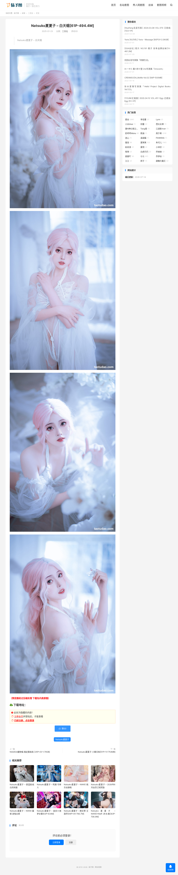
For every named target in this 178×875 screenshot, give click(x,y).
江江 (128, 161)
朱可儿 (161, 142)
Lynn (159, 119)
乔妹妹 (160, 151)
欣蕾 (143, 124)
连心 (128, 138)
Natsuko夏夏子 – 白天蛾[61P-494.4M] (62, 26)
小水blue (130, 124)
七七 (144, 156)
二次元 (30, 13)
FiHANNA (161, 138)
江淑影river (162, 128)
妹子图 (14, 5)
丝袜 (150, 5)
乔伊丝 (160, 156)
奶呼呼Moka (132, 133)
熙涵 (143, 133)
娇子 (143, 161)
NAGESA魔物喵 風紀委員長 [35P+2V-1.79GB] (30, 752)
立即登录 (56, 842)
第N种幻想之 (132, 128)
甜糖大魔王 (162, 161)
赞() (62, 728)
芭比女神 (161, 124)
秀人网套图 (139, 5)
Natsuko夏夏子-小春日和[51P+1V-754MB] (96, 752)
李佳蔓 (144, 119)
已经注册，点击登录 (24, 720)
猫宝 (128, 142)
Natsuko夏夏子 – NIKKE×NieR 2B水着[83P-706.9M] (103, 814)
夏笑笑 (145, 142)
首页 (113, 5)
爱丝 (129, 119)
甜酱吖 (129, 156)
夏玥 (143, 147)
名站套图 (124, 5)
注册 (71, 842)
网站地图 (98, 867)
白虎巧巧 (145, 151)
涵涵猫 (144, 138)
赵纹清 (129, 147)
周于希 (161, 133)
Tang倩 (145, 128)
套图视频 (161, 5)
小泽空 (160, 147)
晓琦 (128, 151)
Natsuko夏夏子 (62, 739)
